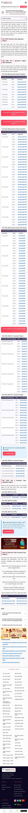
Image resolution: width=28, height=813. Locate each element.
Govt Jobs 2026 (17, 787)
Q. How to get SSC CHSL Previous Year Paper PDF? (11, 613)
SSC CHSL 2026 (6, 676)
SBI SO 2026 (18, 679)
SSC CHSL (5, 53)
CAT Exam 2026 (18, 726)
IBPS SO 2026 (6, 713)
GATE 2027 (5, 732)
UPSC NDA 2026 (7, 738)
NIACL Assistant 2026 (7, 724)
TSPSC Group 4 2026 (8, 755)
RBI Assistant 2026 (19, 690)
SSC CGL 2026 (6, 673)
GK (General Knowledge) (19, 791)
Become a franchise (6, 787)
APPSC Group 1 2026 (8, 760)
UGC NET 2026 (18, 748)
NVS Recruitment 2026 (19, 740)
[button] (26, 2)
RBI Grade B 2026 (19, 687)
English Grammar (18, 793)
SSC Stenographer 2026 (7, 698)
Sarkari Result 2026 (18, 795)
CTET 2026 (17, 742)
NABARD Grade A (19, 699)
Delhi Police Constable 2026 (7, 702)
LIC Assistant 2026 (7, 716)
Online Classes (5, 803)
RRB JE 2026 (18, 711)
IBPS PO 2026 (6, 705)
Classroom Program (6, 805)
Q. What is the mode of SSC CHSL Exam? (12, 625)
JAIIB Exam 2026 (19, 720)
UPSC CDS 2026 (6, 741)
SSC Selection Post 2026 (7, 692)
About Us (4, 785)
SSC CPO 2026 (6, 688)
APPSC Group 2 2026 (8, 763)
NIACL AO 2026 (6, 726)
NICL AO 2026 (18, 696)
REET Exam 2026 (19, 754)
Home (7, 13)
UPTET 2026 (18, 745)
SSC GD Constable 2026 (7, 685)
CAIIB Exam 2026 (19, 723)
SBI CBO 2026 (18, 682)
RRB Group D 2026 (19, 717)
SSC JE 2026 (6, 682)
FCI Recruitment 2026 (7, 720)
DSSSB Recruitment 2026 (20, 758)
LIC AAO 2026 (18, 693)
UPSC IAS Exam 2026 (6, 745)
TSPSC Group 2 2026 (8, 757)
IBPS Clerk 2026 (7, 708)
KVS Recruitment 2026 (19, 736)
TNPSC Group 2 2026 (6, 752)
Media (3, 789)
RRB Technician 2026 (19, 714)
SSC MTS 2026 (6, 679)
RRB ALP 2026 (18, 705)
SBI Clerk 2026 (18, 676)
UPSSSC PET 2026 (19, 729)
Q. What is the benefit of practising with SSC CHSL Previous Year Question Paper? (12, 619)
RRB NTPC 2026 (19, 708)
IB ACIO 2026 (18, 684)
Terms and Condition (6, 807)
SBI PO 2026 (18, 673)
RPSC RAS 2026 (6, 729)
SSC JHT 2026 (6, 695)
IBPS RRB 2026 (6, 711)
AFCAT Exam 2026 (7, 735)
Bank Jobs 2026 (17, 785)
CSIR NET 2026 (18, 751)
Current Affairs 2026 (18, 789)
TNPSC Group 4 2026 (6, 748)
